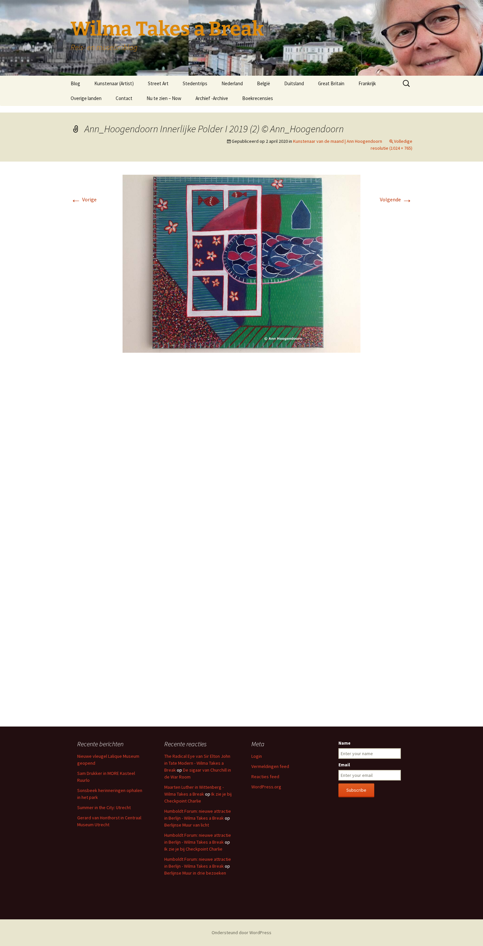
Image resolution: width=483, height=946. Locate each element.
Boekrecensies (257, 98)
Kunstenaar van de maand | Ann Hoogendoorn (337, 141)
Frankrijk (367, 83)
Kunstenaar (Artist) (114, 83)
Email (344, 765)
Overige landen (86, 98)
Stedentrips (195, 83)
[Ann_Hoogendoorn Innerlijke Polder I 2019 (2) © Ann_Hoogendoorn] (241, 263)
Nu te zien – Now (164, 98)
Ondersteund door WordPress (241, 932)
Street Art (158, 83)
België (263, 83)
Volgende (396, 199)
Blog (75, 83)
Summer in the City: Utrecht (104, 807)
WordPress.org (266, 787)
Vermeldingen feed (270, 766)
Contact (124, 98)
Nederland (232, 83)
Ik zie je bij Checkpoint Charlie (193, 849)
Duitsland (294, 83)
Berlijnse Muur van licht (186, 825)
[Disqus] (241, 456)
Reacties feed (265, 777)
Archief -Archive (212, 98)
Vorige (84, 199)
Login (256, 756)
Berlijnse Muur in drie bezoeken (195, 873)
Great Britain (331, 83)
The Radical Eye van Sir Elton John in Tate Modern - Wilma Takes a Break (197, 763)
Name (344, 743)
